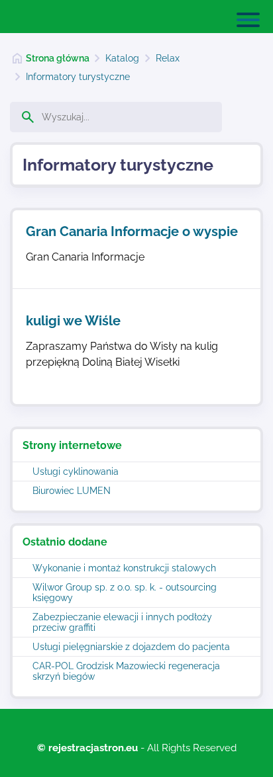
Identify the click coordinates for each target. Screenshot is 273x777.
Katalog (122, 58)
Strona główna (57, 58)
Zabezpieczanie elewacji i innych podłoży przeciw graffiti (122, 622)
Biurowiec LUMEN (71, 490)
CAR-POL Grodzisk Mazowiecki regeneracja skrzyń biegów (126, 671)
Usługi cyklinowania (75, 471)
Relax (168, 58)
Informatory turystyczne (78, 76)
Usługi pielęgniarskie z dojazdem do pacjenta (131, 646)
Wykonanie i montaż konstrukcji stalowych (124, 568)
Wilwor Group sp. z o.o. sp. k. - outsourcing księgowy (124, 592)
